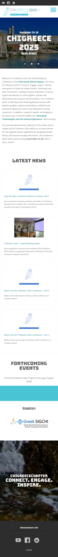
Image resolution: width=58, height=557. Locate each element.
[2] (31, 64)
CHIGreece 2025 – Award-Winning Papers (22, 243)
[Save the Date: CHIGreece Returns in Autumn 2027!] (29, 180)
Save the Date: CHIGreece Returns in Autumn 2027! (26, 196)
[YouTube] (20, 540)
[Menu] (53, 10)
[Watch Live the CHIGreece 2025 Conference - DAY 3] (29, 275)
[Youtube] (4, 3)
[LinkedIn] (14, 3)
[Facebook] (9, 3)
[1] (25, 64)
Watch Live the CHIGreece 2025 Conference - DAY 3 (27, 290)
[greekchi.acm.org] (29, 423)
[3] (38, 64)
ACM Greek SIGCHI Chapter (31, 81)
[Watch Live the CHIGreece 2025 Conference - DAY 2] (29, 319)
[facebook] (29, 540)
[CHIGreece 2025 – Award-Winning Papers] (29, 227)
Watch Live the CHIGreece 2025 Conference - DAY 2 (27, 335)
